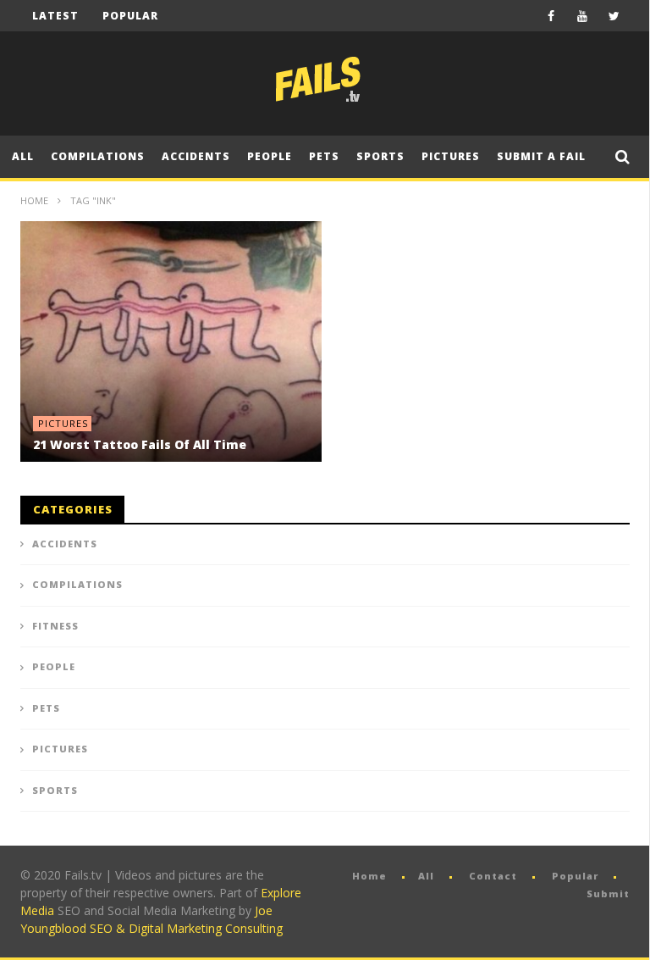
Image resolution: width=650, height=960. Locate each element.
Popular (130, 15)
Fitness (55, 625)
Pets (324, 156)
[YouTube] (582, 15)
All (23, 156)
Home (34, 200)
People (269, 156)
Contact (493, 875)
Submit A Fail (541, 156)
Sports (380, 156)
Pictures (450, 156)
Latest (55, 15)
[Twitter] (614, 15)
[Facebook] (551, 15)
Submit (608, 893)
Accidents (196, 156)
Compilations (98, 156)
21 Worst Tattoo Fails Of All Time (139, 444)
